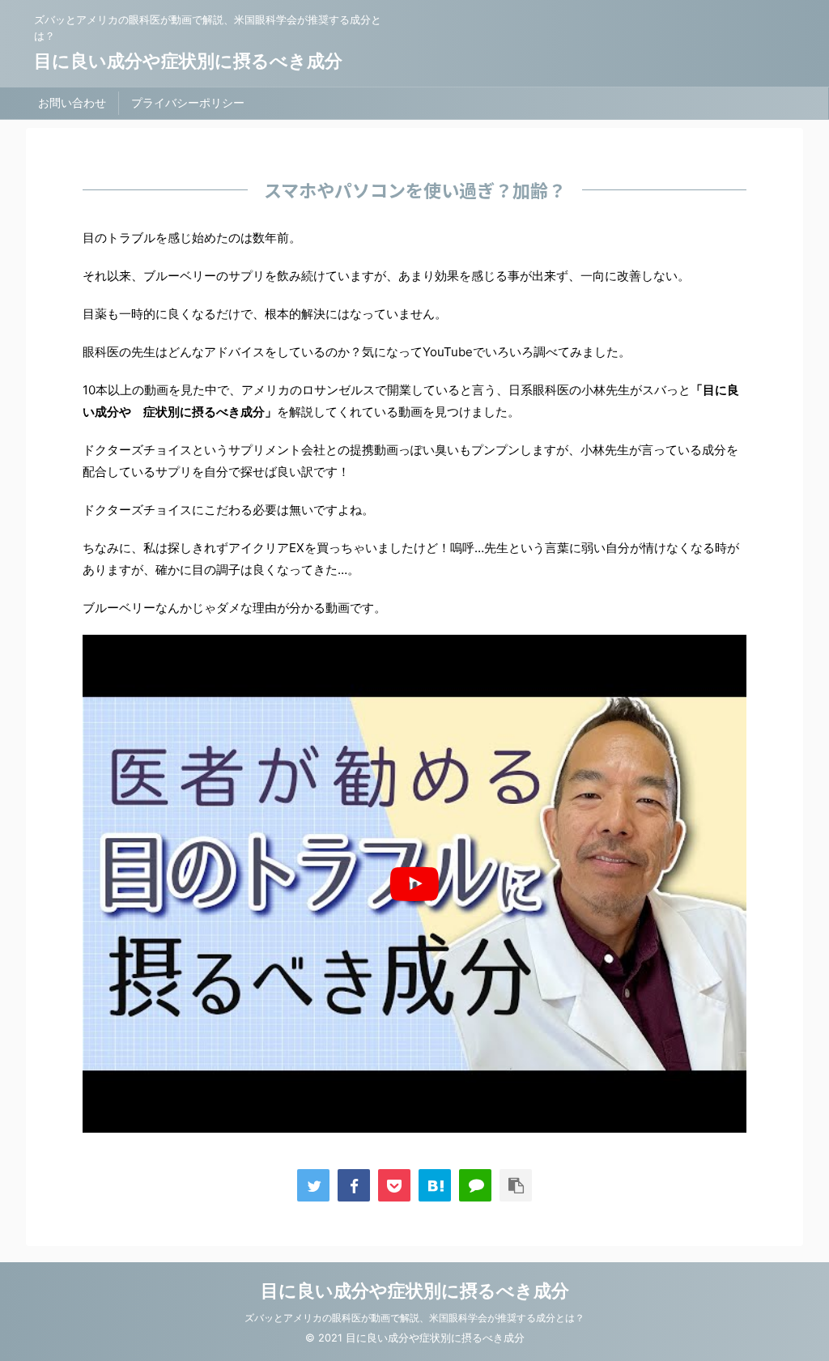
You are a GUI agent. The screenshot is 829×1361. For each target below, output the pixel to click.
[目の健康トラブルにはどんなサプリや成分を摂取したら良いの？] (435, 1185)
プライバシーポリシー (187, 102)
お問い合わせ (72, 102)
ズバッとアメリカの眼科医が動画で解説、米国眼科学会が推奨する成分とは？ (414, 1318)
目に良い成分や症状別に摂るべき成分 (188, 60)
